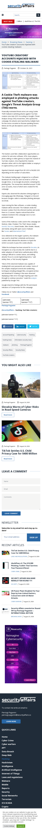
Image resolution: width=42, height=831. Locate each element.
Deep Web (7, 755)
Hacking (29, 42)
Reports (5, 788)
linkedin (21, 326)
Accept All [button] (21, 826)
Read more (8, 415)
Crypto (5, 806)
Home (4, 42)
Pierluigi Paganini (10, 68)
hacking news (7, 340)
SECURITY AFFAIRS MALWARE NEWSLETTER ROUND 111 (23, 579)
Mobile (5, 784)
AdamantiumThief (19, 231)
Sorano (6, 231)
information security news (23, 340)
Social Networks (10, 795)
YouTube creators (8, 355)
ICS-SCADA (7, 803)
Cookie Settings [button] (9, 826)
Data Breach (8, 751)
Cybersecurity (21, 335)
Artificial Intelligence (12, 770)
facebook (9, 326)
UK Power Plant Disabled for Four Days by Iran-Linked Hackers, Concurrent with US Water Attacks (25, 594)
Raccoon (11, 226)
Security (14, 584)
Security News (20, 350)
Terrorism (6, 799)
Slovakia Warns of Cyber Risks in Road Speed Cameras (20, 408)
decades (34, 247)
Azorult (4, 226)
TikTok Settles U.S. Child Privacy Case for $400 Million (19, 452)
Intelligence (7, 766)
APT (4, 748)
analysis (34, 278)
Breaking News (16, 42)
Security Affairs (8, 350)
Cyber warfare (16, 601)
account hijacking (8, 335)
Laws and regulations (19, 556)
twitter (34, 326)
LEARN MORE (11, 721)
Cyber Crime (15, 571)
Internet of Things (11, 773)
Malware (6, 781)
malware (6, 345)
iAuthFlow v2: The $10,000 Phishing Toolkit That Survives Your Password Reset (24, 565)
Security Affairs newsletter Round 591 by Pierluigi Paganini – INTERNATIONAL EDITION (25, 610)
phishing (14, 345)
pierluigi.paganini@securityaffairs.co (16, 715)
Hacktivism (7, 762)
